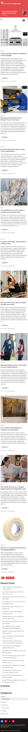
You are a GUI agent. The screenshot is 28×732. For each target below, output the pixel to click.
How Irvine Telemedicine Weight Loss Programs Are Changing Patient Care (14, 681)
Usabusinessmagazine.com (7, 725)
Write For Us (5, 713)
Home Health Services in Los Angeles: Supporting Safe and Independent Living (11, 627)
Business (3, 50)
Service (2, 299)
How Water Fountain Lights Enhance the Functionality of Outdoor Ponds (12, 671)
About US (4, 702)
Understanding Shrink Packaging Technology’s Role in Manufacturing (13, 666)
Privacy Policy (5, 708)
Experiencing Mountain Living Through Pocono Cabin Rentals (13, 597)
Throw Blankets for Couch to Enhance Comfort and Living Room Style (13, 602)
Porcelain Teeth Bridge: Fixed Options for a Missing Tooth (12, 607)
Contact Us (5, 705)
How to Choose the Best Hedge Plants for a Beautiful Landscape (12, 676)
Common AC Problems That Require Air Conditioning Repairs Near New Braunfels (12, 642)
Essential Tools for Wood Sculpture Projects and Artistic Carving (13, 661)
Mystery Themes (16, 730)
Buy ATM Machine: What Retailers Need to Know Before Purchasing (14, 651)
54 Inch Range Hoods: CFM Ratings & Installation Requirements (11, 646)
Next (12, 578)
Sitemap (4, 710)
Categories (3, 696)
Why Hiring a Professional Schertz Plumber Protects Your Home (12, 593)
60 (7, 578)
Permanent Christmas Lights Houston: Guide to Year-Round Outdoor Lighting (13, 656)
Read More (4, 78)
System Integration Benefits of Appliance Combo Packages (12, 588)
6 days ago (3, 15)
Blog (2, 207)
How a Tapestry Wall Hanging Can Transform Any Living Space (13, 622)
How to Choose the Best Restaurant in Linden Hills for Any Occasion (13, 637)
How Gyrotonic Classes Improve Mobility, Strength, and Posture (12, 612)
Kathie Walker (13, 81)
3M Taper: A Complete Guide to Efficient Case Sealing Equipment (13, 632)
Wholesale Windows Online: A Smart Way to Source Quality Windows (13, 617)
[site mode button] (23, 20)
